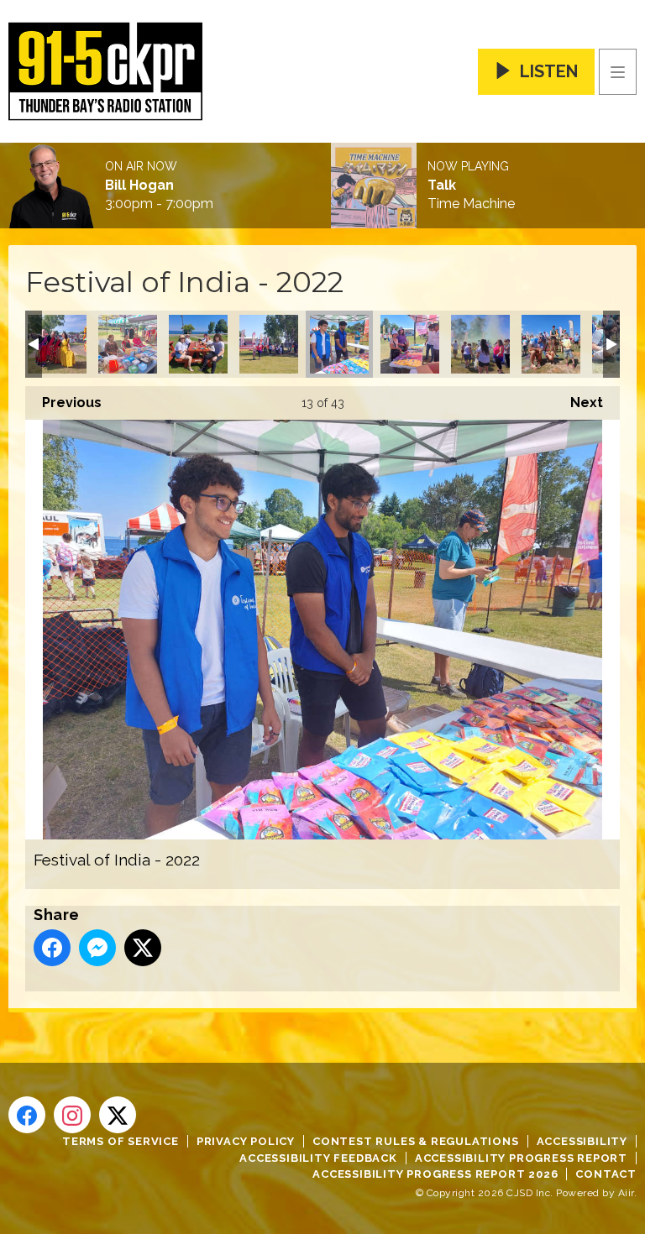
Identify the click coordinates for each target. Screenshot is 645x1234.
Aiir (626, 1193)
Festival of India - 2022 (57, 344)
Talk (441, 185)
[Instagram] (72, 1114)
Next (578, 402)
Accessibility (582, 1141)
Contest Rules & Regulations (415, 1141)
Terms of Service (120, 1141)
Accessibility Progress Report (521, 1158)
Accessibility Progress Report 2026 (435, 1174)
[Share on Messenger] (97, 947)
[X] (117, 1114)
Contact (606, 1174)
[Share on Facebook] (52, 947)
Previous (63, 402)
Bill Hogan (139, 185)
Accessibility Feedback (318, 1158)
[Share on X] (142, 947)
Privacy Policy (246, 1141)
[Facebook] (26, 1114)
